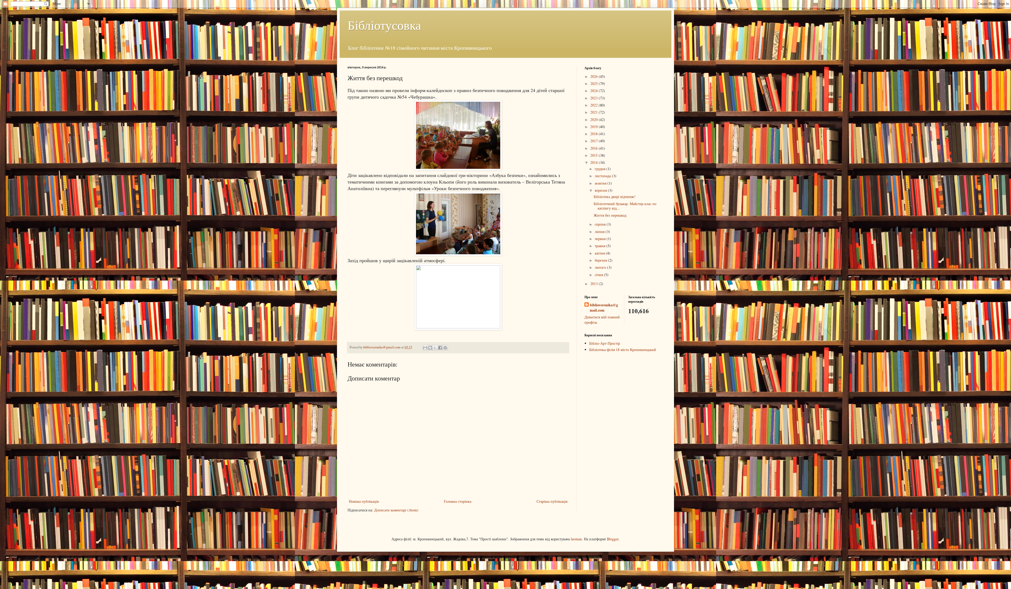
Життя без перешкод (610, 215)
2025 (594, 83)
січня (599, 274)
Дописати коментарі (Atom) (396, 509)
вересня (601, 190)
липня (600, 231)
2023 (594, 97)
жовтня (601, 183)
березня (601, 260)
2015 (594, 155)
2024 (594, 90)
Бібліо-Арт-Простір (604, 343)
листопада (603, 175)
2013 (594, 283)
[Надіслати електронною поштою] (425, 347)
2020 (594, 119)
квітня (600, 253)
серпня (601, 224)
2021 (594, 112)
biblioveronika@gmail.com (604, 307)
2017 (594, 140)
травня (600, 245)
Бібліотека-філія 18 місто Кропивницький (622, 349)
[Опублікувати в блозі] (430, 347)
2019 (594, 126)
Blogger (612, 538)
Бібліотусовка (384, 24)
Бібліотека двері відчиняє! (615, 196)
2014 (594, 162)
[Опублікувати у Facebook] (440, 347)
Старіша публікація (552, 501)
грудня (600, 168)
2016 (594, 148)
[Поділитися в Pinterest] (445, 347)
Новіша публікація (364, 501)
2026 (594, 76)
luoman (576, 538)
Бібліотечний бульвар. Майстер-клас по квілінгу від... (625, 206)
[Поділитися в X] (435, 347)
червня (601, 238)
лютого (601, 267)
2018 (594, 133)
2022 (594, 105)
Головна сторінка (457, 501)
